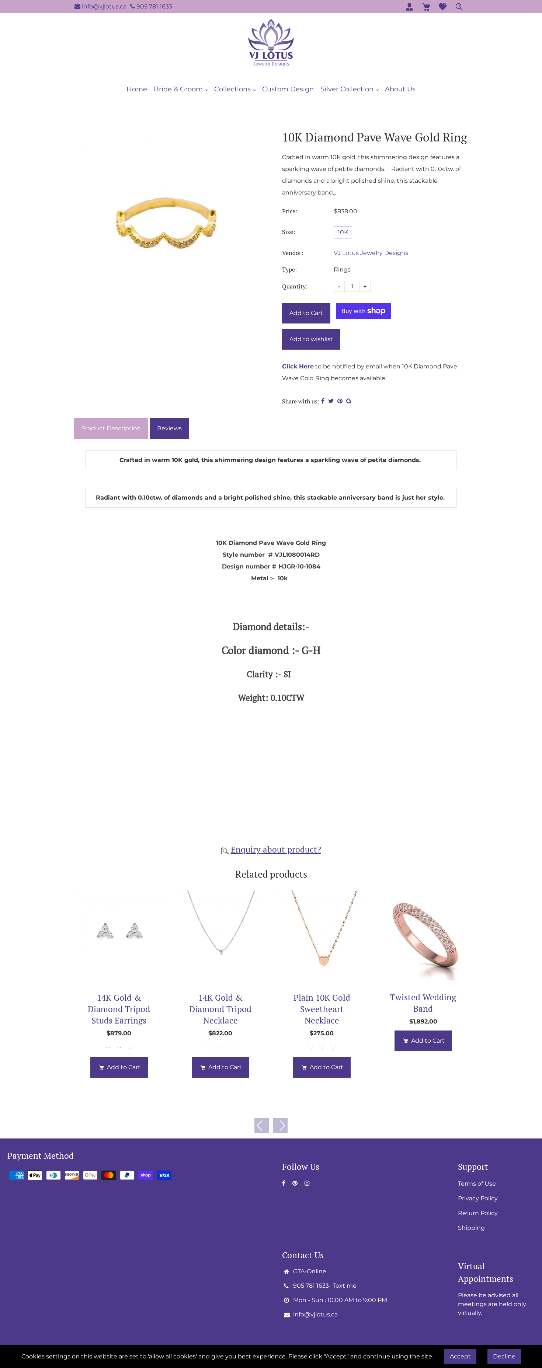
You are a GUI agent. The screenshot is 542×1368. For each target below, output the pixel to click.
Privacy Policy (478, 1198)
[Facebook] (284, 1183)
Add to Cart (123, 1067)
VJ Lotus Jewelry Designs (371, 252)
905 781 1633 (153, 6)
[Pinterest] (295, 1183)
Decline (504, 1356)
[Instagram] (308, 1183)
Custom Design (288, 89)
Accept (460, 1356)
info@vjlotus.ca (103, 6)
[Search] (459, 6)
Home (136, 89)
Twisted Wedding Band (423, 1002)
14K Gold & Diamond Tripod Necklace (220, 1009)
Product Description (111, 428)
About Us (400, 89)
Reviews (169, 428)
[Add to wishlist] (118, 935)
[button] (280, 1125)
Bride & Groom (179, 89)
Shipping (471, 1227)
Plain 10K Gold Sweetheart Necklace (321, 1009)
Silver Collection (347, 89)
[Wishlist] (443, 6)
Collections (233, 89)
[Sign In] (409, 6)
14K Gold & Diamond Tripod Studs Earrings (119, 1009)
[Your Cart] (426, 6)
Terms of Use (477, 1183)
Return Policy (478, 1213)
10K (343, 232)
